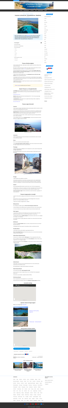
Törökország (18, 400)
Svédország (26, 398)
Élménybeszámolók (26, 10)
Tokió (45, 60)
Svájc (22, 398)
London (45, 18)
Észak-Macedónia (15, 385)
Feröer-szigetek (25, 385)
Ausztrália (24, 379)
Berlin (45, 33)
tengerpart (30, 351)
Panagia (15, 54)
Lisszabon (45, 26)
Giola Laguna (16, 60)
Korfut (24, 68)
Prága (45, 41)
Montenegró (18, 394)
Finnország (30, 385)
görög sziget (28, 35)
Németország (27, 394)
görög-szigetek (16, 351)
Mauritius (35, 392)
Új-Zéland (31, 400)
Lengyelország (35, 390)
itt (26, 201)
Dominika (22, 383)
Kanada (14, 390)
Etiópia (41, 383)
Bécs (45, 39)
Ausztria (28, 379)
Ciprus (30, 381)
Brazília (25, 381)
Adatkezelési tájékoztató (48, 382)
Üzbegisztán (35, 400)
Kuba (28, 390)
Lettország (39, 390)
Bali (44, 56)
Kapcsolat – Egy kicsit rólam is (49, 380)
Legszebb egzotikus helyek (48, 77)
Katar (17, 390)
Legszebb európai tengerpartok (48, 81)
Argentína (20, 379)
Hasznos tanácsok (40, 10)
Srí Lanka (19, 398)
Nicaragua (31, 394)
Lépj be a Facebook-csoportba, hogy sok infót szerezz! (21, 348)
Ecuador (26, 383)
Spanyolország (15, 398)
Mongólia (14, 394)
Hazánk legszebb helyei (47, 16)
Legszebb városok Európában (48, 83)
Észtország (20, 385)
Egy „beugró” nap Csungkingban (25, 0)
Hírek (36, 10)
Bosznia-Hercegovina (16, 381)
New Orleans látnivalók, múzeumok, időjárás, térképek (28, 370)
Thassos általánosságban (17, 44)
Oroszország (15, 396)
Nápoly (45, 37)
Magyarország (18, 392)
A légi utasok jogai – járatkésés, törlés (49, 89)
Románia (30, 396)
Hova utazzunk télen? (47, 85)
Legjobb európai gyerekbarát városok (49, 79)
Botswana (21, 381)
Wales (42, 400)
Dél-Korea (18, 383)
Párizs (45, 20)
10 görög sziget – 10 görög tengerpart (35, 321)
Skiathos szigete (17, 85)
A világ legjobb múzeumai (47, 91)
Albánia (14, 379)
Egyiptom (37, 383)
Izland (45, 45)
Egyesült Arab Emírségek (31, 383)
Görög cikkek (24, 304)
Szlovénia (40, 398)
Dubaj (45, 47)
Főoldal (21, 10)
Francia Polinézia (40, 385)
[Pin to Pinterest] (26, 354)
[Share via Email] (27, 354)
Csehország (38, 381)
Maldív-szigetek (27, 392)
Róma (45, 24)
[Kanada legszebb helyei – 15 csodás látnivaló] (38, 365)
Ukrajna (22, 400)
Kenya (20, 390)
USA (24, 400)
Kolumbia (25, 390)
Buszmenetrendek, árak (16, 101)
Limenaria (16, 50)
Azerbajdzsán (32, 379)
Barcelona (45, 22)
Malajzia (23, 392)
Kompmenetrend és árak (16, 94)
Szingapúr (45, 58)
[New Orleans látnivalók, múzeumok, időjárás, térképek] (28, 365)
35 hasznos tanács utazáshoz (48, 96)
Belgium (36, 379)
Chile (28, 381)
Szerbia (30, 398)
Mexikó (41, 392)
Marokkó (31, 392)
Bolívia (39, 379)
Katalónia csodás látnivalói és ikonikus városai (18, 370)
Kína (22, 390)
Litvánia (14, 392)
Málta (38, 392)
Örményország (20, 396)
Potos (15, 51)
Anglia (17, 379)
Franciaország (35, 385)
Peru (23, 396)
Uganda (28, 400)
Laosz (31, 390)
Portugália (27, 396)
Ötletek (46, 10)
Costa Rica (34, 381)
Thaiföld (14, 400)
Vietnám (39, 400)
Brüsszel (45, 31)
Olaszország (39, 394)
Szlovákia (37, 398)
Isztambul (45, 49)
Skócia (40, 396)
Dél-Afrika (14, 383)
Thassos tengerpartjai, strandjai (18, 57)
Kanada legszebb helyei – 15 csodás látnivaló (38, 370)
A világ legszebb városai (47, 87)
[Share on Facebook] (25, 354)
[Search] (47, 10)
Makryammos (16, 58)
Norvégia (35, 394)
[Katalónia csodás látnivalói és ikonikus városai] (18, 365)
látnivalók (26, 351)
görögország (21, 351)
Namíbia (22, 394)
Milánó (45, 35)
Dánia (41, 381)
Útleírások (32, 10)
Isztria (45, 43)
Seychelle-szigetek (35, 396)
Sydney (45, 62)
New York (45, 51)
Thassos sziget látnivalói (17, 47)
